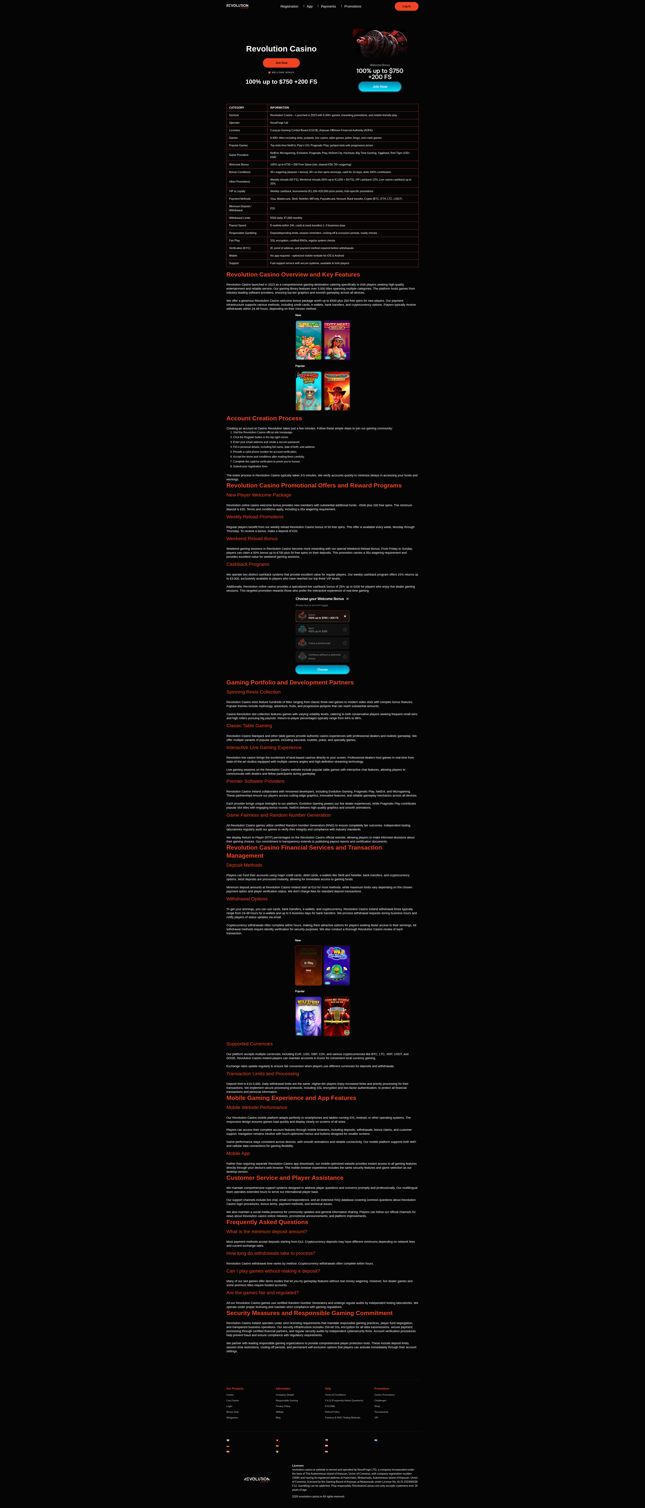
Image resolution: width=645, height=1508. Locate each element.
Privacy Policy (283, 1406)
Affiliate (280, 1412)
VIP (376, 1417)
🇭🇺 (326, 1451)
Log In (407, 6)
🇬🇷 (375, 1440)
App (310, 6)
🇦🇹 (227, 1451)
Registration (289, 6)
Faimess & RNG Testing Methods (342, 1417)
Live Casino (232, 1400)
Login (229, 1406)
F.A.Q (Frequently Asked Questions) (344, 1400)
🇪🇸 (277, 1446)
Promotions (352, 6)
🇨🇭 (277, 1440)
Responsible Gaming (287, 1400)
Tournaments (381, 1412)
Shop (377, 1406)
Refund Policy (332, 1412)
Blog (278, 1417)
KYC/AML (330, 1406)
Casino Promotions (384, 1394)
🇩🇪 (227, 1446)
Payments (328, 6)
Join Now (281, 62)
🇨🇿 (326, 1440)
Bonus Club (232, 1412)
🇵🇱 (326, 1446)
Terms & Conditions (335, 1394)
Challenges (380, 1400)
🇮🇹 (277, 1451)
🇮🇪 (227, 1440)
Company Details (285, 1394)
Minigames (232, 1417)
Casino (230, 1394)
